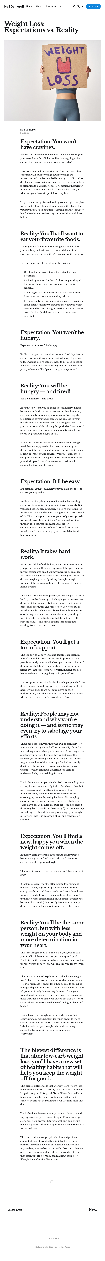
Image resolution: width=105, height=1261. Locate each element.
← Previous (13, 1210)
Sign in (80, 6)
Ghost (67, 1247)
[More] (61, 6)
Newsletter (51, 6)
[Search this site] (74, 6)
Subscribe (93, 6)
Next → (95, 1210)
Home (29, 6)
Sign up (55, 1238)
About (39, 6)
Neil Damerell (14, 6)
